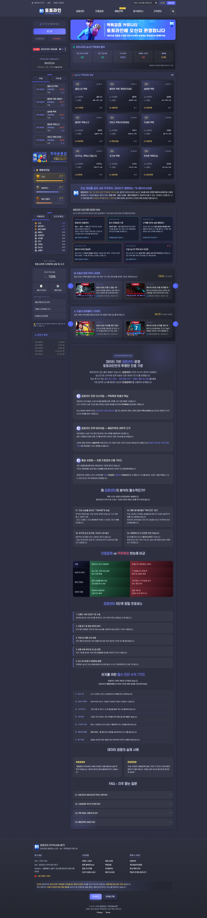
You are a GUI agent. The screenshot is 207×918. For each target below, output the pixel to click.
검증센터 (80, 766)
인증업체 (111, 475)
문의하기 (95, 897)
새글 (48, 3)
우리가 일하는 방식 (88, 872)
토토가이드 (94, 732)
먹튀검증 (108, 865)
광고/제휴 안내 (135, 869)
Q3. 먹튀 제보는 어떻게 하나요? (86, 813)
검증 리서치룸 (87, 869)
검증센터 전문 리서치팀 (92, 396)
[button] (70, 286)
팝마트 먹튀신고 (53, 124)
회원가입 (171, 3)
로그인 (163, 3)
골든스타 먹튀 (52, 86)
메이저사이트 (147, 537)
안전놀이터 (125, 475)
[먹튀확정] (125, 404)
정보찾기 (57, 39)
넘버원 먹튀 (51, 112)
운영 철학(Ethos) (88, 865)
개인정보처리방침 (136, 865)
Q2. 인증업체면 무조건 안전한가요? (88, 804)
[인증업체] (126, 382)
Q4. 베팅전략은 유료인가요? (85, 822)
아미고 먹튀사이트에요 (56, 137)
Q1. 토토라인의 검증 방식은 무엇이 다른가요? (91, 795)
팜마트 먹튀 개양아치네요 (57, 99)
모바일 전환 (110, 897)
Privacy (100, 912)
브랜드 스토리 (87, 861)
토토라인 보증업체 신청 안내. (50, 49)
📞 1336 (49, 276)
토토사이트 (109, 861)
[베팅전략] (96, 443)
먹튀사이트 (145, 411)
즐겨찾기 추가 (39, 3)
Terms (108, 912)
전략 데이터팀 (97, 428)
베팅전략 (110, 684)
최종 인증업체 (103, 460)
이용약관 (133, 861)
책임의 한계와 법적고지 (138, 872)
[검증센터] (126, 372)
